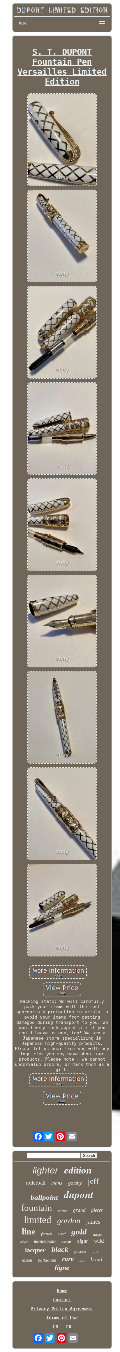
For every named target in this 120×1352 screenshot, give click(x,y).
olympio (97, 1234)
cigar (82, 1241)
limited (37, 1219)
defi (82, 1261)
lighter (45, 1170)
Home (62, 1290)
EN (55, 1327)
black (60, 1249)
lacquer (35, 1250)
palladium (47, 1260)
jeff (93, 1181)
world (95, 1252)
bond (96, 1259)
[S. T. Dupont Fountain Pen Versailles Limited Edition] (62, 140)
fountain (36, 1208)
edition (77, 1170)
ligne (62, 1267)
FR (68, 1327)
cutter (62, 1210)
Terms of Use (62, 1317)
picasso (80, 1251)
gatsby (75, 1183)
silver (24, 1242)
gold (79, 1231)
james (93, 1221)
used (62, 1234)
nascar (66, 1242)
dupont (78, 1194)
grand (79, 1210)
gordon (68, 1220)
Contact (62, 1299)
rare (68, 1258)
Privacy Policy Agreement (62, 1308)
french (46, 1234)
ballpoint (44, 1197)
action (27, 1260)
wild (99, 1241)
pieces (97, 1210)
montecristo (45, 1241)
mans (56, 1182)
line (28, 1231)
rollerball (35, 1183)
